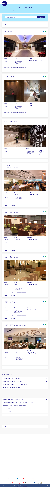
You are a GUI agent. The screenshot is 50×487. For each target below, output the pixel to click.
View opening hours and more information (9, 160)
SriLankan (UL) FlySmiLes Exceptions (9, 408)
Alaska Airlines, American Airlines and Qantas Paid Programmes (14, 399)
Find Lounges (41, 17)
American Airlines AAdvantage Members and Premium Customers (14, 405)
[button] (45, 46)
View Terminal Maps (10, 26)
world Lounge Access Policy (21, 67)
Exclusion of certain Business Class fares (10, 414)
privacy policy (19, 485)
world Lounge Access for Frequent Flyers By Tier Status (13, 381)
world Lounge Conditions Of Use (9, 426)
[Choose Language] (47, 2)
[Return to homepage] (4, 3)
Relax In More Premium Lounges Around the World (11, 378)
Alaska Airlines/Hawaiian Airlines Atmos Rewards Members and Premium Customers (18, 402)
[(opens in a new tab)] (10, 479)
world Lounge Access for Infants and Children (11, 387)
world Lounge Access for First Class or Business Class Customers (15, 384)
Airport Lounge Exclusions (7, 411)
